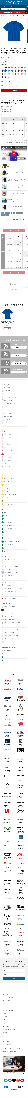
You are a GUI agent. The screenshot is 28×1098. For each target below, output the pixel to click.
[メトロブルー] (2, 77)
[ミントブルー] (25, 70)
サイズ (2, 81)
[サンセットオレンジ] (21, 70)
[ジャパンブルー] (5, 77)
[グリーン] (21, 67)
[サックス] (9, 70)
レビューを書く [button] (14, 289)
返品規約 (5, 1016)
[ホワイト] (2, 67)
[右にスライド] (17, 46)
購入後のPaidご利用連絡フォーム (10, 1051)
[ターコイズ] (12, 70)
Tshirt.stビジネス (11, 1091)
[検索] (26, 9)
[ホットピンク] (15, 74)
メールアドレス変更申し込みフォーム (11, 1048)
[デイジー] (25, 74)
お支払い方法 (6, 994)
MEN (3, 213)
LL (14, 213)
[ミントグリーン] (25, 67)
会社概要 (5, 1032)
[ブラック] (5, 67)
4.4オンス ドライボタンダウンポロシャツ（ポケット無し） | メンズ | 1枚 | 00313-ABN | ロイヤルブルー (7, 323)
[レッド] (9, 67)
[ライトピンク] (5, 74)
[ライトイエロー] (12, 74)
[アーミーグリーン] (18, 70)
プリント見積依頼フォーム (9, 1044)
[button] (1, 3)
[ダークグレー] (9, 77)
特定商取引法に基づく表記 (9, 1029)
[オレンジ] (18, 67)
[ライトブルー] (9, 74)
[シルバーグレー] (18, 74)
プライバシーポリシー (8, 1019)
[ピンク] (12, 67)
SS (21, 213)
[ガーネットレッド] (15, 70)
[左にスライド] (10, 46)
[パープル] (15, 67)
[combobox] (14, 9)
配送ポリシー (6, 1023)
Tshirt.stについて (7, 1000)
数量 (2, 85)
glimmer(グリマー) (5, 57)
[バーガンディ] (2, 74)
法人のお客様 (6, 1041)
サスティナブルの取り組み (9, 1010)
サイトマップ (6, 1026)
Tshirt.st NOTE (6, 1003)
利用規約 (5, 1013)
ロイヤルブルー (5, 215)
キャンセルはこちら (7, 990)
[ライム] (21, 74)
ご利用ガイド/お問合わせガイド (10, 997)
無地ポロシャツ (6, 15)
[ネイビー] (2, 70)
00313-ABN (7, 213)
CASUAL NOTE (6, 1007)
